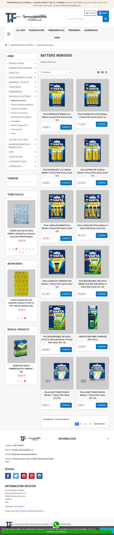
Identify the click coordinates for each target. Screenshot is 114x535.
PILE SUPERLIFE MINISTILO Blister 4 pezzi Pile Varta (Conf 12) (57, 117)
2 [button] (13, 249)
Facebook (8, 476)
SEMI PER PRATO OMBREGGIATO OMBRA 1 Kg (21, 369)
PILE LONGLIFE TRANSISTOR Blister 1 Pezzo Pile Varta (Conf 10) (57, 284)
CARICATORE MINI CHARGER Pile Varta (93, 338)
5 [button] (23, 249)
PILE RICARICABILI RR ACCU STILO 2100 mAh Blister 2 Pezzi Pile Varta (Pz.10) (56, 339)
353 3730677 (19, 506)
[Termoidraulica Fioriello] (26, 17)
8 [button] (33, 249)
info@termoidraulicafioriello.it (31, 511)
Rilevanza (46, 72)
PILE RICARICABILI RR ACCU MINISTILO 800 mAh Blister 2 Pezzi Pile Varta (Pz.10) (92, 284)
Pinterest (32, 476)
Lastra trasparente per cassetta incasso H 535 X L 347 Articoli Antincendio (21, 303)
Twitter (16, 476)
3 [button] (16, 249)
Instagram (39, 476)
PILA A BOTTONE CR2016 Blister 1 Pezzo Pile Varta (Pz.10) (57, 395)
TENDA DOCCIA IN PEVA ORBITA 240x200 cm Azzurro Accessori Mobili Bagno (21, 233)
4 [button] (20, 249)
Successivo (100, 424)
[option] (21, 222)
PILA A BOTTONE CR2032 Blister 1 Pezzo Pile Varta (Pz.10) (92, 395)
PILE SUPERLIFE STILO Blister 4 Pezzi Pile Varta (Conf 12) (92, 115)
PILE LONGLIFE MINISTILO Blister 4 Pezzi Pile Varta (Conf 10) (57, 228)
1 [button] (9, 249)
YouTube (24, 476)
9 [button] (20, 252)
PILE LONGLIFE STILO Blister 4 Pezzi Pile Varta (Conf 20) (92, 226)
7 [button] (30, 249)
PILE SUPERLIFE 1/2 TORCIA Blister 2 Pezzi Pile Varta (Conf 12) (57, 173)
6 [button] (26, 249)
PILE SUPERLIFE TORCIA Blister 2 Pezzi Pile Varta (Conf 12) (92, 173)
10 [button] (23, 252)
